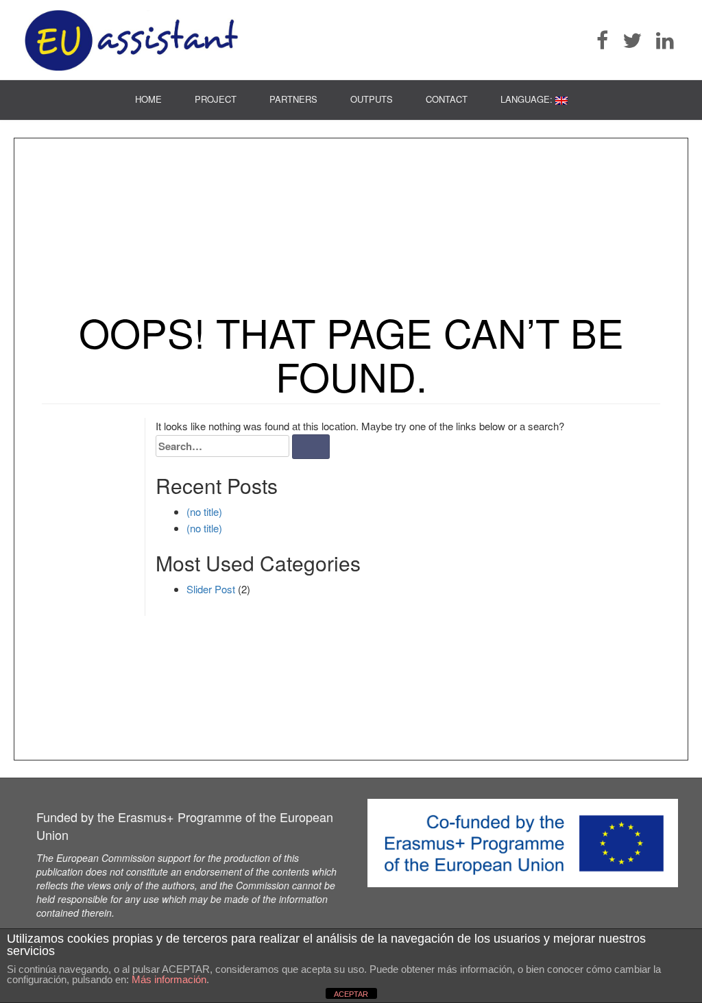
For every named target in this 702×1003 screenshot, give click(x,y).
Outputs (371, 99)
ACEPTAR (351, 994)
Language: (527, 99)
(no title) (204, 511)
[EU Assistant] (132, 40)
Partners (293, 99)
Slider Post (210, 589)
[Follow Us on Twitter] (638, 40)
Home (148, 99)
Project (216, 99)
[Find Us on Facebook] (608, 40)
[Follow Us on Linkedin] (671, 40)
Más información (169, 979)
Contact (447, 99)
